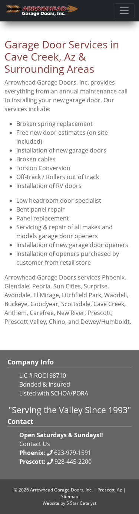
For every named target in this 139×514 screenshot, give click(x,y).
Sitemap (69, 496)
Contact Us (34, 444)
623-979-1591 (72, 453)
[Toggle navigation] (124, 10)
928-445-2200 (72, 462)
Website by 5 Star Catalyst (69, 503)
